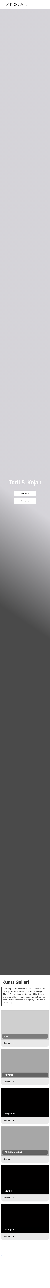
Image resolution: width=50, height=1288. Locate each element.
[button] (44, 5)
